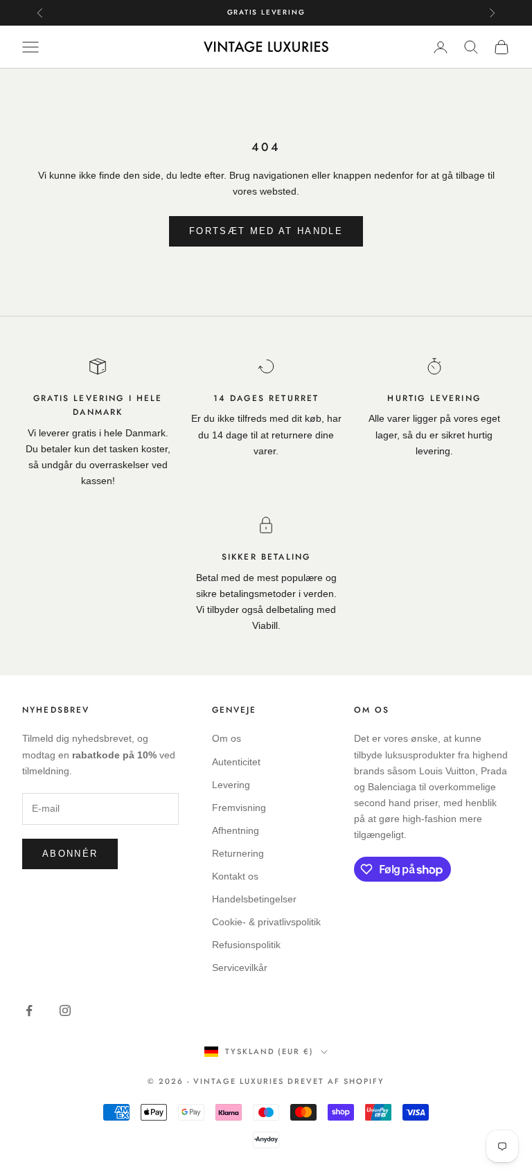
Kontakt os (235, 876)
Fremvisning (239, 807)
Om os (226, 738)
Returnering (238, 853)
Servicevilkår (239, 967)
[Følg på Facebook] (29, 1010)
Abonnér (70, 853)
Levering (231, 784)
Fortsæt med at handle (266, 231)
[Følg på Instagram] (65, 1010)
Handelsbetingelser (254, 899)
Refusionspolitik (246, 944)
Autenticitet (236, 761)
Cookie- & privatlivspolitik (266, 921)
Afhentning (235, 830)
